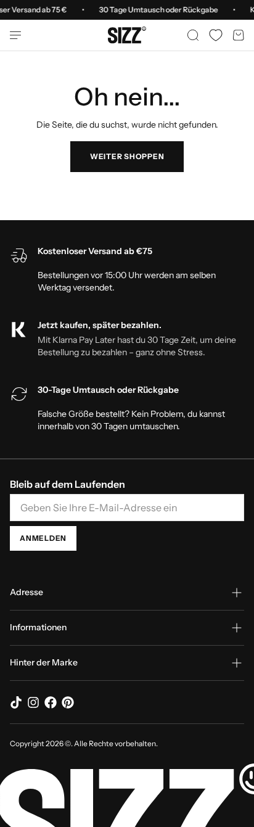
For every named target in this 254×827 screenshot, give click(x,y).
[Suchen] (193, 35)
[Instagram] (33, 702)
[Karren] (238, 35)
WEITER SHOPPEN (127, 156)
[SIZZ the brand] (127, 35)
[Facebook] (50, 702)
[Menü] (20, 35)
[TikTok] (16, 702)
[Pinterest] (68, 702)
